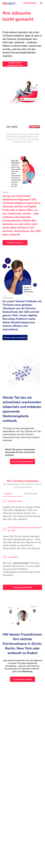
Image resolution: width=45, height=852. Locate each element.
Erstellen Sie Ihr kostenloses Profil (15, 64)
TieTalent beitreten (15, 242)
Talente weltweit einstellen (15, 337)
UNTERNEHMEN (31, 493)
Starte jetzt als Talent (22, 587)
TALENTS (8, 493)
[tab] (12, 493)
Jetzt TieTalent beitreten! (22, 461)
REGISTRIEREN (29, 3)
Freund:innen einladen (22, 679)
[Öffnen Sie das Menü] (41, 3)
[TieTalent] (9, 3)
